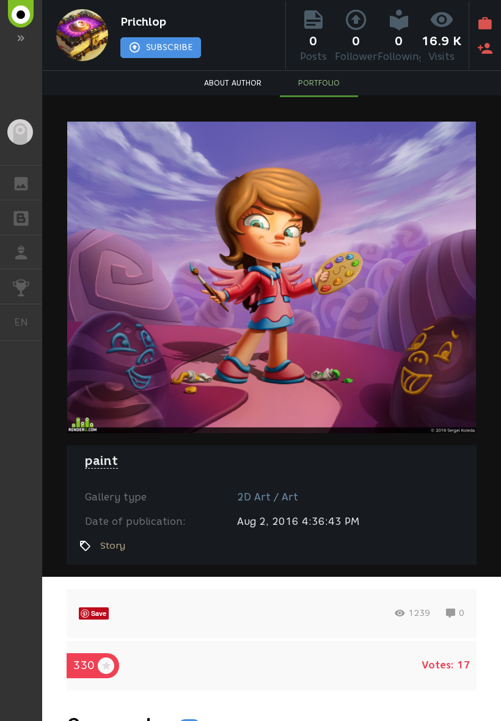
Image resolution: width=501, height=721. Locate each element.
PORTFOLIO (319, 82)
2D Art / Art (267, 497)
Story (112, 545)
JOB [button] (21, 252)
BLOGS (21, 217)
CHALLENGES (21, 286)
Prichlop (143, 22)
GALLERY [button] (21, 183)
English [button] (28, 322)
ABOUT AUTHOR (232, 82)
